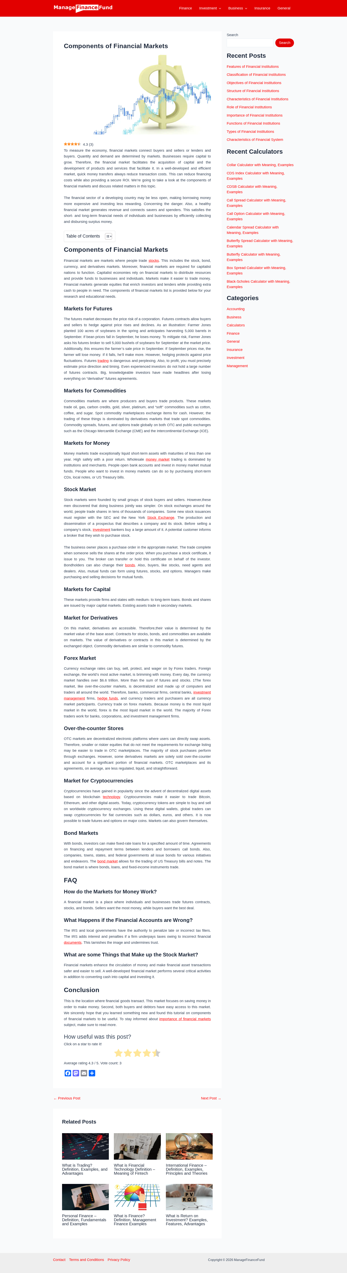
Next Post (211, 1098)
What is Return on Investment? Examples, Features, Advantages (187, 1220)
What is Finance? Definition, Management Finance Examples (135, 1220)
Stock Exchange (161, 518)
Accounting (236, 309)
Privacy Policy (119, 1260)
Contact (59, 1260)
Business (235, 8)
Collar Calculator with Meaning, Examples (260, 165)
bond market (107, 861)
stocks (154, 261)
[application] (219, 8)
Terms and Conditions (86, 1260)
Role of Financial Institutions (249, 107)
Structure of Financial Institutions (253, 91)
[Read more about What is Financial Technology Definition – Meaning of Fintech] (137, 1146)
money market (157, 459)
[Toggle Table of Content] (106, 236)
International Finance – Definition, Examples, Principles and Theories (186, 1169)
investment (101, 530)
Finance (185, 8)
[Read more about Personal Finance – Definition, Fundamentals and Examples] (85, 1197)
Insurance (262, 8)
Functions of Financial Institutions (253, 123)
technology (111, 797)
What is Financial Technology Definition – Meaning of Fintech (134, 1169)
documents (73, 943)
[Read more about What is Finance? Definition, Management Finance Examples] (137, 1197)
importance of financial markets (185, 1019)
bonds (130, 565)
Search (232, 35)
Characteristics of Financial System (255, 140)
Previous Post (66, 1098)
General (284, 8)
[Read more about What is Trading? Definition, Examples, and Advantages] (85, 1146)
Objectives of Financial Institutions (254, 83)
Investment (208, 8)
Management (237, 366)
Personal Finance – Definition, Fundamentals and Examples (84, 1220)
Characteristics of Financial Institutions (257, 99)
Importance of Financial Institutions (255, 115)
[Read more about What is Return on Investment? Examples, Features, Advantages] (189, 1197)
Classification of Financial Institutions (256, 75)
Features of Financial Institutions (253, 67)
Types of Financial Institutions (250, 132)
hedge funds (107, 698)
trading (103, 361)
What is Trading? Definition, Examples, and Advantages (84, 1169)
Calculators (236, 325)
